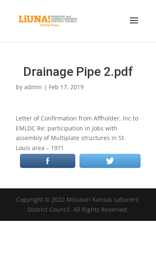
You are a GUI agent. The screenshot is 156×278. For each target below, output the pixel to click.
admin (33, 87)
